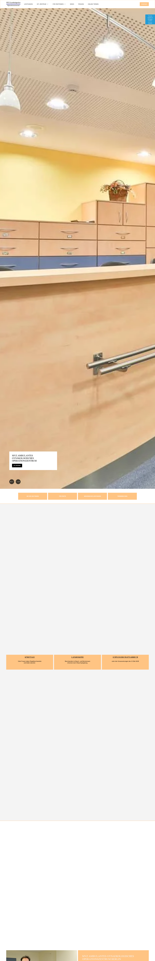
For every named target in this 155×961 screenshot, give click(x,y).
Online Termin (93, 4)
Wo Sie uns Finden (33, 496)
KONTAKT (144, 4)
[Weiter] (18, 481)
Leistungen (28, 4)
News (72, 4)
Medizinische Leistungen (92, 496)
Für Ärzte (62, 496)
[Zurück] (11, 481)
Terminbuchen (122, 496)
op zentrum (17, 465)
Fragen (81, 4)
